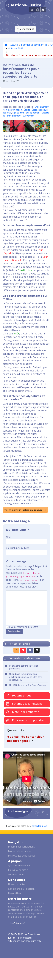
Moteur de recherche (25, 712)
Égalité (27, 109)
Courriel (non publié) (17, 548)
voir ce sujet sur (23, 509)
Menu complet (26, 28)
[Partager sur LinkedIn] (37, 650)
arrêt (16, 333)
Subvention (28, 115)
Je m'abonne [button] (16, 923)
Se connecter (25, 937)
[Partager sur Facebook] (30, 650)
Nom (8, 537)
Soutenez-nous (21, 695)
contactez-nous (39, 826)
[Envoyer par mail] (16, 650)
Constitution (25, 270)
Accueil (14, 44)
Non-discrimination (12, 109)
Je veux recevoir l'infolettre (23, 626)
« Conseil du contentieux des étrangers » (25, 739)
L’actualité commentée (34, 44)
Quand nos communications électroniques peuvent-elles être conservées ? (25, 677)
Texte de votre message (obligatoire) (26, 566)
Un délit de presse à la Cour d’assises (27, 685)
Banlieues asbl (33, 941)
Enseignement (42, 106)
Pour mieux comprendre (27, 720)
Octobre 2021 (15, 48)
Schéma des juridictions (26, 703)
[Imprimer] (23, 650)
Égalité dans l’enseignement (26, 112)
